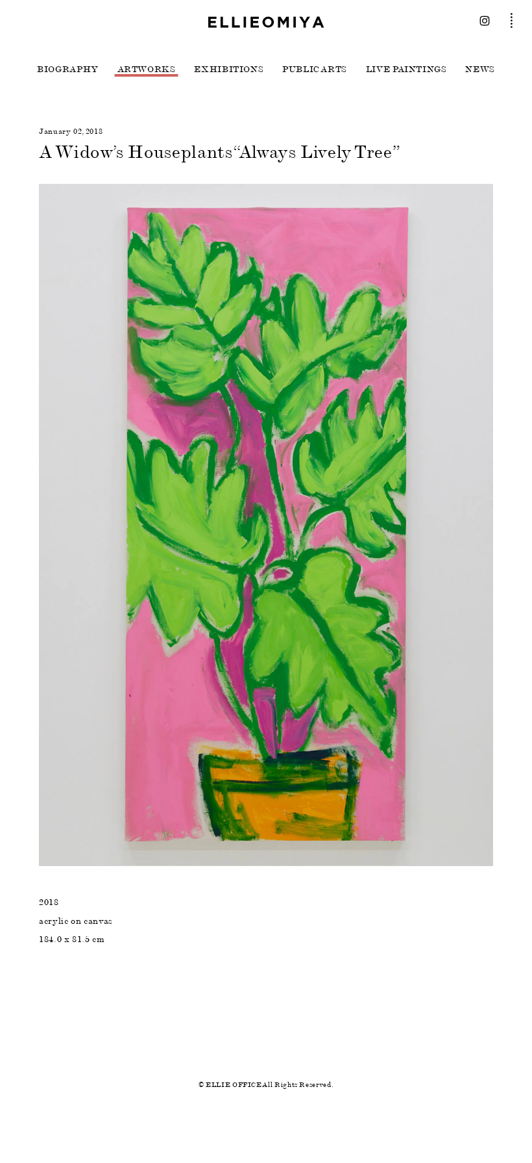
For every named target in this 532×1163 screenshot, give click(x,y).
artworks (146, 69)
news (480, 69)
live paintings (406, 69)
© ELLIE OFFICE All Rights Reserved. (266, 1084)
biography (68, 69)
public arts (314, 69)
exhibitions (228, 69)
